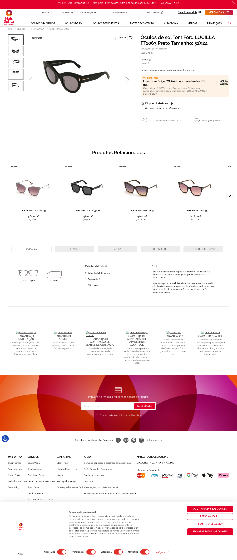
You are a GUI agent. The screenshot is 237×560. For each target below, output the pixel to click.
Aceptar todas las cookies (210, 508)
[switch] (91, 552)
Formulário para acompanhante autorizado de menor (110, 493)
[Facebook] (118, 440)
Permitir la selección (210, 524)
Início (10, 29)
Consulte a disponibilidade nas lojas (163, 108)
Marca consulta (219, 12)
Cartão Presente (35, 493)
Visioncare (62, 475)
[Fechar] (234, 2)
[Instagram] (141, 440)
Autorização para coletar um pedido (101, 487)
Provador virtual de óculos (40, 499)
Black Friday (63, 463)
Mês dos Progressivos (67, 469)
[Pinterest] (134, 440)
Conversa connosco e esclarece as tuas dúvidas (107, 463)
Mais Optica (47, 12)
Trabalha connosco (17, 481)
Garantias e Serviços (37, 475)
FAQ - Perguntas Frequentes (98, 469)
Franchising (13, 487)
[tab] (31, 249)
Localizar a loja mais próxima (155, 462)
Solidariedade (15, 469)
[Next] (230, 195)
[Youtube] (126, 440)
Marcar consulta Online (152, 457)
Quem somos (14, 463)
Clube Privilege (85, 12)
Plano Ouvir (33, 487)
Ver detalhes (161, 49)
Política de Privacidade (131, 415)
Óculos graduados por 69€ (70, 487)
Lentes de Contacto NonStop (42, 481)
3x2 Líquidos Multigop (67, 481)
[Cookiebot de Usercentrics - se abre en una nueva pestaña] (21, 554)
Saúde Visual (34, 463)
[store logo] (9, 17)
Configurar (160, 552)
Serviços (65, 12)
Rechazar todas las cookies (210, 531)
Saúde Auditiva (35, 469)
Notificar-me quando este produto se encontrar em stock (168, 70)
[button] (230, 23)
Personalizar (208, 516)
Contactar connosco (94, 475)
